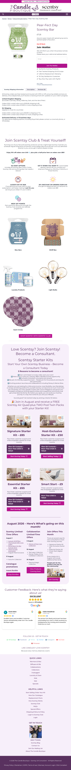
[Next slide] (31, 37)
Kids (35, 678)
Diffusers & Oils (35, 664)
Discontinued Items (47, 84)
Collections (35, 670)
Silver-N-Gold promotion (12, 550)
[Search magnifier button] (3, 14)
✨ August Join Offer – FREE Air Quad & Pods (35, 1)
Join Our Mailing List (35, 748)
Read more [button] (41, 626)
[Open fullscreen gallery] (32, 52)
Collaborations (35, 667)
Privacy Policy (8, 765)
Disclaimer (18, 765)
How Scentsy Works (36, 701)
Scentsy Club (35, 703)
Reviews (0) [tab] (41, 89)
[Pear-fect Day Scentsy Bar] (18, 38)
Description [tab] (31, 89)
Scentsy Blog (35, 743)
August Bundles (12, 570)
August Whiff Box (14, 541)
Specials (35, 684)
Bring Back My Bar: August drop (14, 547)
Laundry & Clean (35, 675)
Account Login (50, 765)
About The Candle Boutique (35, 751)
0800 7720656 (35, 740)
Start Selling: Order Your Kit (35, 692)
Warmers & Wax (35, 661)
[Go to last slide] (4, 37)
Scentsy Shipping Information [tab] (14, 89)
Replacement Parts (35, 698)
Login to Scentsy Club (35, 715)
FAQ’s (35, 706)
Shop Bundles (13, 574)
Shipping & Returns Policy (35, 712)
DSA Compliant (61, 765)
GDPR (25, 765)
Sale (35, 681)
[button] (16, 56)
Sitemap (41, 765)
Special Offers (35, 709)
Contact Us (35, 746)
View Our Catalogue (35, 695)
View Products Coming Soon (35, 570)
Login (35, 717)
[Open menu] (67, 14)
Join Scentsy (53, 579)
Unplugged (36, 672)
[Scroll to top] (66, 749)
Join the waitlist (52, 65)
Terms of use (32, 765)
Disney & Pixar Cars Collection (35, 544)
